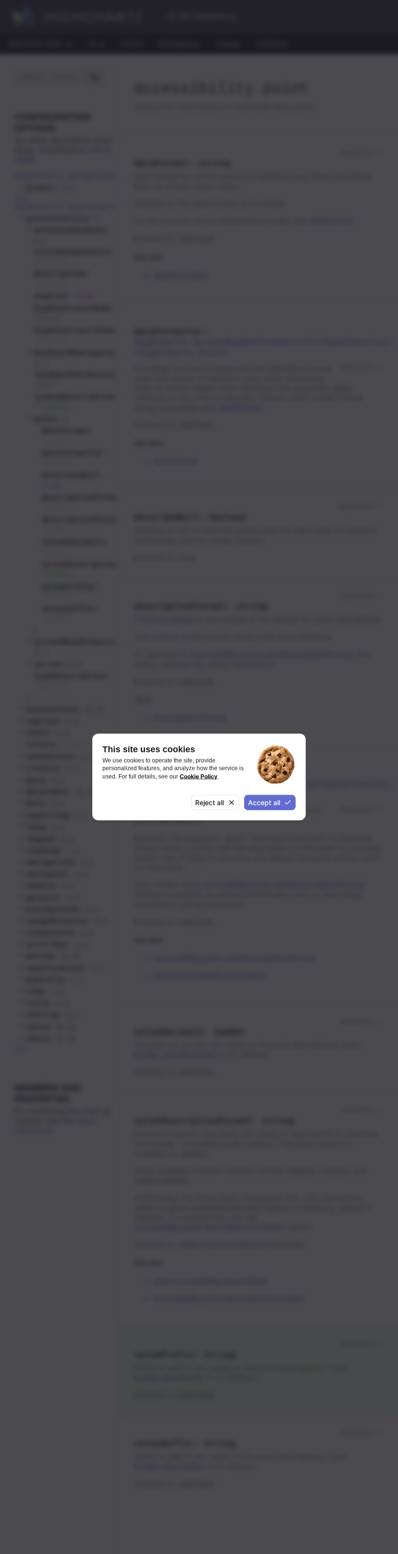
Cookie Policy (198, 775)
